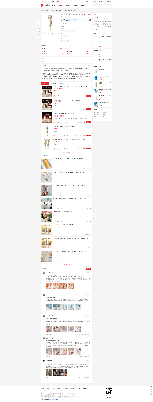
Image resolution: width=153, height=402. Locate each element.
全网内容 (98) (53, 83)
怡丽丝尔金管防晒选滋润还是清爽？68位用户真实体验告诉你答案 (69, 185)
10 (67, 148)
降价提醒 (66, 23)
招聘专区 (53, 388)
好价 (48, 1)
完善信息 (89, 65)
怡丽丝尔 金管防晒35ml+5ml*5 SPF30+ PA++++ (65, 113)
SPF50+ (62, 30)
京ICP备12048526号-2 (71, 393)
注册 (111, 1)
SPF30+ (67, 30)
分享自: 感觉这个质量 (88, 234)
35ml (70, 40)
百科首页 (46, 10)
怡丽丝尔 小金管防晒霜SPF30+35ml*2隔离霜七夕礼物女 (66, 100)
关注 (90, 14)
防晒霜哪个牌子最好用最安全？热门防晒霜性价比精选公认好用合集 (69, 198)
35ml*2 (66, 40)
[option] (45, 33)
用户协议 (79, 388)
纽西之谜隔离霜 (96, 112)
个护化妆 (51, 10)
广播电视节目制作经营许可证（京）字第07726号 (48, 395)
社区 (53, 1)
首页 (42, 1)
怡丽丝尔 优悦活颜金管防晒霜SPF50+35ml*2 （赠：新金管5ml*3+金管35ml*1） (72, 86)
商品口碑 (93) (61, 83)
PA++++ (62, 35)
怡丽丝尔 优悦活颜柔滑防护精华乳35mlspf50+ (64, 126)
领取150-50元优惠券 (66, 118)
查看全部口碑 (66, 380)
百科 (58, 1)
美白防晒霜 (95, 116)
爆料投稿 (101, 1)
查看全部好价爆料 (66, 152)
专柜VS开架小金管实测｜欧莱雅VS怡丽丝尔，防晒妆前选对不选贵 (69, 172)
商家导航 (75, 5)
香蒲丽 (104, 114)
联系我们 (47, 388)
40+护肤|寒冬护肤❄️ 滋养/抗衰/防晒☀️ (62, 211)
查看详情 (95, 29)
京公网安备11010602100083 (45, 393)
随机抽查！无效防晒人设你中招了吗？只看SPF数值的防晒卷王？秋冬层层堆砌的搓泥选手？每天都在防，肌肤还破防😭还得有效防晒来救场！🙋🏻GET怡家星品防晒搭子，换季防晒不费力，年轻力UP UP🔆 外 (72, 238)
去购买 (89, 95)
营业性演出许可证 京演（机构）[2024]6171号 (48, 394)
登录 (108, 1)
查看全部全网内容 (66, 264)
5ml (62, 40)
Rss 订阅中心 (109, 399)
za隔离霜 (104, 112)
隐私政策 (85, 388)
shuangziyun (87, 168)
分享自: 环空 (88, 247)
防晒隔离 (60, 10)
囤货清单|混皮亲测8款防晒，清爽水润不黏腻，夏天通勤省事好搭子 (69, 158)
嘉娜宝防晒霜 (96, 114)
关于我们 (42, 388)
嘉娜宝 (104, 116)
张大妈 (90, 195)
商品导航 (60, 5)
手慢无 (58, 116)
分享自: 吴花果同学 (88, 261)
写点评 (88, 268)
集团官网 (87, 1)
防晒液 (95, 118)
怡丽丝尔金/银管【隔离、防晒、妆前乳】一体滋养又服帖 (69, 251)
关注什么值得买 (109, 397)
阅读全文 (55, 91)
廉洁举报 (72, 388)
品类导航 (83, 5)
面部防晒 (65, 10)
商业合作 (94, 1)
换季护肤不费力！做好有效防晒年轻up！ (65, 224)
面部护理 (56, 10)
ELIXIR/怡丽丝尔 (102, 16)
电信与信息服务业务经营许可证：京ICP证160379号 (59, 393)
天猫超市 (83, 135)
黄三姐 (90, 208)
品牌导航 (68, 5)
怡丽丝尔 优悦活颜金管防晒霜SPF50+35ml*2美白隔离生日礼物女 (69, 139)
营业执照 (75, 394)
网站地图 (58, 388)
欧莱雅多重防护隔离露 (106, 118)
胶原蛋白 (63, 68)
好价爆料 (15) (44, 83)
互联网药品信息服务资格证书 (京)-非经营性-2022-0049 (64, 394)
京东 (84, 95)
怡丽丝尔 (70, 10)
